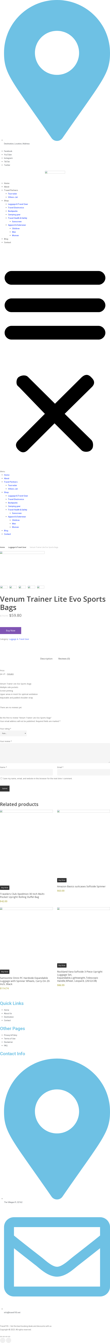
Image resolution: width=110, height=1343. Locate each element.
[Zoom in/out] (9, 1336)
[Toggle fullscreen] (6, 1336)
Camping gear (14, 215)
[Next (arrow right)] (8, 1340)
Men (14, 232)
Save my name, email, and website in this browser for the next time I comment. (37, 778)
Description (46, 658)
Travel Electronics (16, 208)
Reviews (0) (64, 658)
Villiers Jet (13, 197)
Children (16, 228)
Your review (6, 741)
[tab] (46, 658)
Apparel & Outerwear (17, 225)
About (6, 187)
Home (6, 183)
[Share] (4, 1336)
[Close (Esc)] (1, 1336)
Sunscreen (17, 221)
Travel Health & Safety (17, 218)
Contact (7, 242)
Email (60, 767)
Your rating (5, 728)
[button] (55, 360)
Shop (6, 201)
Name (3, 767)
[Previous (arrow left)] (2, 1340)
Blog (6, 239)
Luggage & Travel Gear (18, 204)
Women (15, 235)
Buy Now (10, 630)
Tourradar (12, 194)
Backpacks (13, 211)
